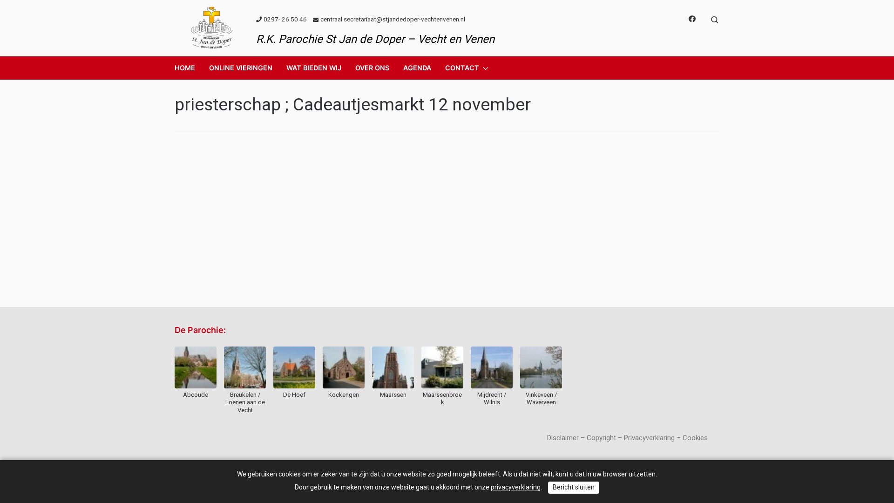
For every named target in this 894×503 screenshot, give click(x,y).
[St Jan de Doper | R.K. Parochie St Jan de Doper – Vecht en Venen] (212, 27)
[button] (240, 68)
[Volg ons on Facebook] (692, 19)
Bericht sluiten (574, 487)
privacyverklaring (516, 487)
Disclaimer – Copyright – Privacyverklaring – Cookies (627, 438)
